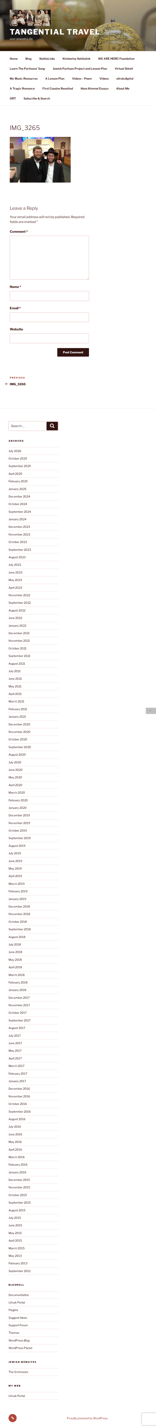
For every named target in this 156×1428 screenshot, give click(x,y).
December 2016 (19, 1088)
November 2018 (19, 914)
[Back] (151, 711)
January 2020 (18, 807)
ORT (13, 98)
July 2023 (15, 564)
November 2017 (19, 1005)
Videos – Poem (82, 78)
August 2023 (17, 557)
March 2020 (17, 792)
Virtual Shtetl (124, 68)
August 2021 (17, 663)
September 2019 (20, 838)
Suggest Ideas (18, 1317)
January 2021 (17, 716)
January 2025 (17, 489)
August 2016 (17, 1119)
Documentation (19, 1295)
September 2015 (20, 1202)
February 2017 (18, 1073)
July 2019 (15, 853)
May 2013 (15, 1255)
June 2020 (16, 769)
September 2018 (20, 929)
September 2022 (20, 602)
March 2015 (17, 1248)
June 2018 (15, 952)
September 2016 (20, 1111)
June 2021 (15, 678)
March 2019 (17, 883)
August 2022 (17, 610)
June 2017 (15, 1043)
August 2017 (17, 1028)
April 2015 (15, 1240)
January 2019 (17, 899)
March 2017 (16, 1066)
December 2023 (19, 526)
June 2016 (15, 1134)
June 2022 (15, 618)
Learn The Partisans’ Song (27, 68)
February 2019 (18, 891)
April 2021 (15, 694)
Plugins (13, 1310)
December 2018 (19, 906)
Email (15, 308)
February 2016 (18, 1164)
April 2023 (15, 587)
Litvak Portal (17, 1302)
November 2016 (19, 1096)
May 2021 (15, 686)
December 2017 (19, 997)
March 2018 (17, 975)
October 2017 (18, 1012)
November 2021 (19, 640)
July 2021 (15, 671)
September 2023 (20, 549)
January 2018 (17, 990)
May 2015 (15, 1233)
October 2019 (18, 830)
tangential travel (55, 31)
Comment (19, 232)
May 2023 (15, 580)
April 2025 (15, 473)
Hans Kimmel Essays (94, 88)
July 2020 (15, 762)
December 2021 (19, 633)
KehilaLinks (47, 58)
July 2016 (15, 1126)
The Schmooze (18, 1372)
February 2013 (18, 1263)
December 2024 (19, 496)
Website (16, 329)
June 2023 (15, 572)
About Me (122, 88)
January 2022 (17, 625)
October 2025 (18, 458)
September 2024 (20, 511)
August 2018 (17, 937)
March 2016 (17, 1157)
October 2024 (18, 504)
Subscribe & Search (37, 98)
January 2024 (17, 519)
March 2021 (16, 701)
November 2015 (19, 1187)
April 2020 (15, 785)
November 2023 (19, 534)
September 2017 (19, 1020)
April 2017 (15, 1058)
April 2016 (15, 1149)
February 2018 (18, 982)
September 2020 (20, 747)
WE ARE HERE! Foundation (116, 58)
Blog (28, 58)
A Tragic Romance (22, 88)
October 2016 (18, 1104)
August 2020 (17, 754)
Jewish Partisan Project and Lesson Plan (80, 68)
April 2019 (15, 876)
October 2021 (18, 648)
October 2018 (18, 921)
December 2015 (19, 1179)
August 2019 (17, 845)
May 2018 (15, 959)
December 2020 (19, 724)
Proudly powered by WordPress (87, 1418)
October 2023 (18, 542)
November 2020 (19, 731)
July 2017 (15, 1035)
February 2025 (18, 481)
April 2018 (15, 967)
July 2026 (15, 451)
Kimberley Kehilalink (76, 58)
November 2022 (19, 595)
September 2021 (19, 656)
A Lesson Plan (54, 78)
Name (15, 287)
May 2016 (15, 1141)
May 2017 (15, 1050)
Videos (104, 78)
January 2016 (17, 1172)
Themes (14, 1332)
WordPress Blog (19, 1340)
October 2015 (18, 1195)
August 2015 (17, 1210)
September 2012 (19, 1271)
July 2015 (15, 1217)
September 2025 (20, 466)
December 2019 (19, 815)
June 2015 (15, 1225)
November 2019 (19, 823)
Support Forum (18, 1325)
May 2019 (15, 868)
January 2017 (17, 1081)
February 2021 (18, 709)
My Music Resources (24, 78)
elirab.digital (124, 78)
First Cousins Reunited (57, 88)
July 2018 (15, 944)
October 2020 (18, 739)
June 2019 (15, 861)
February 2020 (18, 800)
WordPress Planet (20, 1348)
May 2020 (15, 777)
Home (14, 58)
